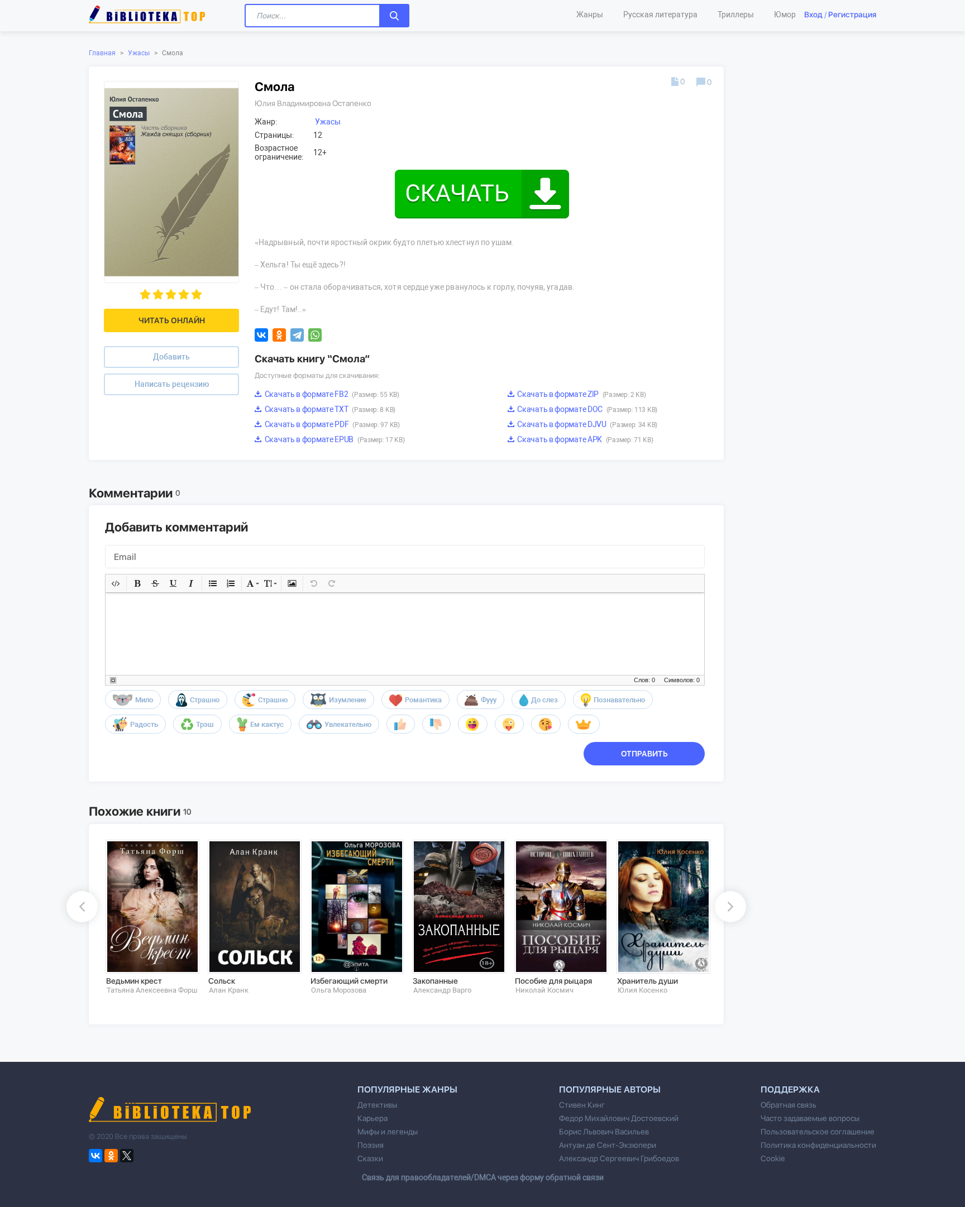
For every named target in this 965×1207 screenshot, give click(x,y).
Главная (102, 53)
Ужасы (139, 53)
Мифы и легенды (387, 1131)
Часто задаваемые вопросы (810, 1118)
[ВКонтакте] (261, 335)
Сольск (221, 980)
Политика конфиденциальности (818, 1145)
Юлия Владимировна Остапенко (313, 103)
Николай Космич (544, 990)
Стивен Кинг (582, 1104)
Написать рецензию (172, 384)
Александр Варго (442, 990)
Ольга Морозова (338, 990)
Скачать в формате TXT (329, 409)
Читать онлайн (171, 320)
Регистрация (852, 14)
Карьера (372, 1118)
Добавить (171, 356)
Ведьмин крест (134, 980)
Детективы (377, 1104)
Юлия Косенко (642, 990)
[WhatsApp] (315, 335)
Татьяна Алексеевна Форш (152, 990)
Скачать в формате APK (584, 439)
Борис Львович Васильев (604, 1131)
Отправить (644, 753)
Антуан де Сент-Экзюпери (607, 1145)
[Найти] (394, 15)
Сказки (370, 1158)
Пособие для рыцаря (553, 980)
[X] (126, 1155)
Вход (813, 14)
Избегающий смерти (349, 980)
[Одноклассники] (279, 335)
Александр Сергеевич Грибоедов (619, 1158)
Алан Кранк (229, 990)
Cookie (773, 1158)
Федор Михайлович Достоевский (619, 1118)
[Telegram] (297, 335)
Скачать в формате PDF (331, 424)
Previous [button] (82, 906)
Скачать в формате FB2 (331, 394)
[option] (149, 917)
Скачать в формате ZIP (581, 394)
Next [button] (730, 906)
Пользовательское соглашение (818, 1131)
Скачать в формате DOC (586, 409)
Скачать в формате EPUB (333, 439)
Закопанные (435, 980)
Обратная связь (788, 1104)
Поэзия (370, 1145)
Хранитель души (647, 980)
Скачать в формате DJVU (586, 424)
